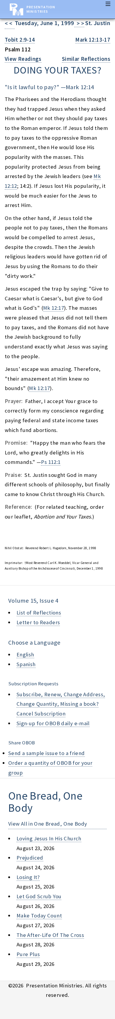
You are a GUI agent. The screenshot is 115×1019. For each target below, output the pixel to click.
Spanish (26, 664)
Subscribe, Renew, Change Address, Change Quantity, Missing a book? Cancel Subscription (61, 704)
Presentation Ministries (41, 9)
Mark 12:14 (80, 87)
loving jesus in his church (49, 838)
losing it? (28, 877)
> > (79, 23)
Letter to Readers (38, 622)
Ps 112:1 (50, 462)
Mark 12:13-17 (92, 39)
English (25, 654)
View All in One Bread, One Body (47, 823)
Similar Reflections (86, 59)
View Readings (23, 59)
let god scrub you (39, 896)
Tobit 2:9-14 (20, 39)
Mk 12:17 (53, 307)
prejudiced (30, 857)
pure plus (28, 954)
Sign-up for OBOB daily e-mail (53, 723)
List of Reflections (39, 612)
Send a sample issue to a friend (46, 753)
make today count (39, 915)
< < (10, 23)
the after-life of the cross (50, 935)
